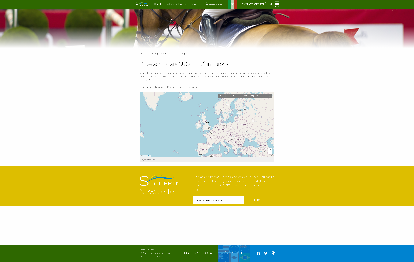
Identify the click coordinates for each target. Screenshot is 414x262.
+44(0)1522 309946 (199, 253)
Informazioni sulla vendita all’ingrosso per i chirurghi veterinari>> (172, 87)
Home (143, 53)
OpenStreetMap (146, 156)
